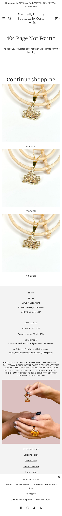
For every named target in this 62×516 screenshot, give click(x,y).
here (47, 49)
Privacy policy (31, 472)
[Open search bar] (10, 18)
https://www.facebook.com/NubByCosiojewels (31, 353)
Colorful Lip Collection (31, 312)
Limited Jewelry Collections (31, 307)
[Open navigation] (4, 18)
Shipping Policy (31, 455)
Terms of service (31, 466)
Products (31, 146)
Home (31, 298)
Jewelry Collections (31, 303)
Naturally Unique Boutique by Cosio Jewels (31, 18)
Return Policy (31, 461)
